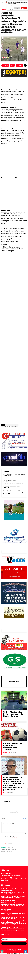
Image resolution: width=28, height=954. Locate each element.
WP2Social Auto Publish (8, 953)
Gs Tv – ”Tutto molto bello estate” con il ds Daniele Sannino (14, 474)
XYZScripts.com (21, 953)
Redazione (4, 9)
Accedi (24, 818)
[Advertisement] (14, 161)
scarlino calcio (14, 426)
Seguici (23, 8)
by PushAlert (11, 9)
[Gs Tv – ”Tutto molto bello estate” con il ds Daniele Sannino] (14, 700)
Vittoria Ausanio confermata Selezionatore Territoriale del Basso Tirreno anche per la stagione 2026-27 (14, 492)
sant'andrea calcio (6, 426)
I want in (14, 943)
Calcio (4, 57)
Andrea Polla (6, 752)
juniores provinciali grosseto (12, 425)
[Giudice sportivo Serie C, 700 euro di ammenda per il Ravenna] (14, 732)
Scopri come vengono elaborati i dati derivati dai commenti (13, 837)
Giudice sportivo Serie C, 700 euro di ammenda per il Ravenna (12, 479)
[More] (25, 65)
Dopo (17, 8)
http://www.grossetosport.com (14, 684)
